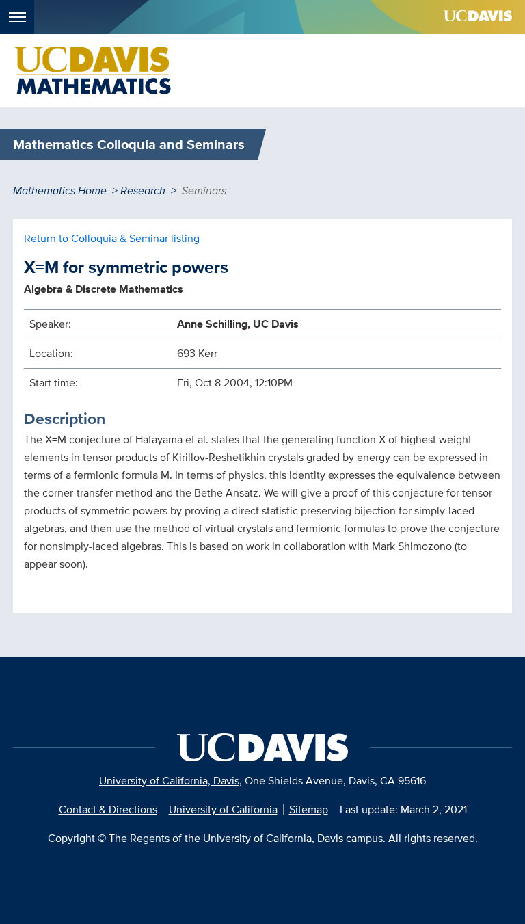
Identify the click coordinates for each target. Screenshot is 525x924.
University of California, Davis (169, 781)
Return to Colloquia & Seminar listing (112, 238)
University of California (223, 809)
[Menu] (17, 17)
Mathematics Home (60, 190)
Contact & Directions (108, 809)
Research (142, 190)
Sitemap (308, 809)
